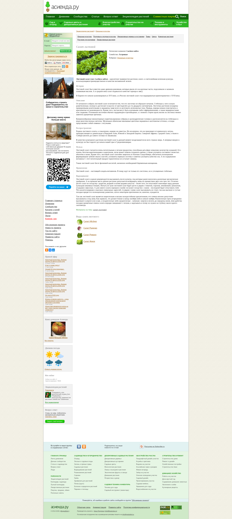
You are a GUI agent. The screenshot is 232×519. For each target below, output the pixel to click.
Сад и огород (53, 23)
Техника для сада (111, 487)
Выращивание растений (83, 470)
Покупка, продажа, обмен (60, 490)
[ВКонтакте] (50, 250)
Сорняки (77, 475)
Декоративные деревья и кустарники (130, 36)
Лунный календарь (58, 485)
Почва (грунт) (79, 484)
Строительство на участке (134, 23)
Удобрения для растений (83, 481)
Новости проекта (53, 228)
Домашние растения (112, 475)
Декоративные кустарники (114, 461)
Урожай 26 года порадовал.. (54, 269)
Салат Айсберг (90, 221)
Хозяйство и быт (181, 23)
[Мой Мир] (53, 250)
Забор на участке (142, 472)
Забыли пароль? (50, 51)
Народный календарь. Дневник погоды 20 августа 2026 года (55, 285)
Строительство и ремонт (172, 456)
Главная (50, 16)
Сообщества (80, 16)
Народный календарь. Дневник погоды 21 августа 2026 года (55, 279)
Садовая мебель (142, 484)
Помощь (49, 240)
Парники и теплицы (81, 489)
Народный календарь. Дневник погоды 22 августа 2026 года (55, 274)
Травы (148, 36)
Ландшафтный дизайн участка (147, 459)
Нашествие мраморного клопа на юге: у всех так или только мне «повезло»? (56, 308)
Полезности (56, 476)
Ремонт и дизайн (168, 461)
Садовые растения (81, 467)
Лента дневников (57, 459)
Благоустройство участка (111, 23)
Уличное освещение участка (146, 475)
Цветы (154, 36)
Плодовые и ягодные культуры (104, 36)
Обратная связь (84, 507)
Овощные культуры (103, 31)
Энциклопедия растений (135, 16)
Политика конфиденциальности (136, 507)
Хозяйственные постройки (171, 464)
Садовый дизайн (142, 478)
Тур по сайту (51, 231)
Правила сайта (52, 237)
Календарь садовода (58, 482)
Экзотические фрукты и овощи (116, 472)
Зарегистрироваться (57, 56)
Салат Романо (89, 235)
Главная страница (53, 200)
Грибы (76, 478)
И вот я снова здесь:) (52, 265)
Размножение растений (82, 472)
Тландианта (49, 390)
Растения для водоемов (86, 40)
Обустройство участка (146, 456)
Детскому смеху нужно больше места (58, 118)
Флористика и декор (112, 478)
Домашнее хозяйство (171, 473)
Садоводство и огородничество (88, 456)
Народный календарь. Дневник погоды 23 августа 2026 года (55, 260)
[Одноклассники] (46, 250)
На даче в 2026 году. (52, 295)
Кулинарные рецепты (170, 487)
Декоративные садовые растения (119, 456)
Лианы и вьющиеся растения (115, 470)
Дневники (64, 16)
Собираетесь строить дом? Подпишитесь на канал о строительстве (57, 104)
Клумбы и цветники (143, 461)
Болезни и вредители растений (85, 486)
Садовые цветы (110, 464)
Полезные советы (57, 493)
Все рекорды (49, 341)
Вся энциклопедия (52, 402)
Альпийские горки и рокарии (146, 467)
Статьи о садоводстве (59, 464)
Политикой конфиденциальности (55, 72)
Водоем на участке (143, 464)
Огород (77, 459)
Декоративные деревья (113, 459)
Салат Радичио (90, 228)
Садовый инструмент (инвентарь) (117, 490)
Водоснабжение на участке (146, 489)
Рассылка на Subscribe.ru (154, 446)
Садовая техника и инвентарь (117, 484)
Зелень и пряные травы (82, 464)
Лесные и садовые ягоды (83, 461)
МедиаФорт (65, 511)
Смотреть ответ (51, 417)
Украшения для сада (143, 486)
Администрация (52, 234)
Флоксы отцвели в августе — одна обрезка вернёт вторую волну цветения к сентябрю (57, 300)
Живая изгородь (142, 470)
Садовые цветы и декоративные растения (76, 23)
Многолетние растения (113, 467)
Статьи (95, 16)
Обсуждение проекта (55, 225)
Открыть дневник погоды (53, 369)
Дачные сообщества (58, 461)
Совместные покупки (164, 16)
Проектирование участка (145, 481)
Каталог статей (52, 210)
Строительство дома (170, 459)
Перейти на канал (57, 187)
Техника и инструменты (161, 23)
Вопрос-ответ (111, 16)
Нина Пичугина (99, 511)
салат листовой (100, 210)
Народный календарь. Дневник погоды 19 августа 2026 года (55, 290)
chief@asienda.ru (111, 511)
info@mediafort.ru (128, 514)
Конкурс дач (51, 219)
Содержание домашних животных (174, 482)
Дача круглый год (168, 479)
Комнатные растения (165, 36)
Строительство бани (169, 467)
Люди (48, 216)
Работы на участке (169, 476)
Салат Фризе (89, 241)
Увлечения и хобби (169, 485)
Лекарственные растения (106, 40)
